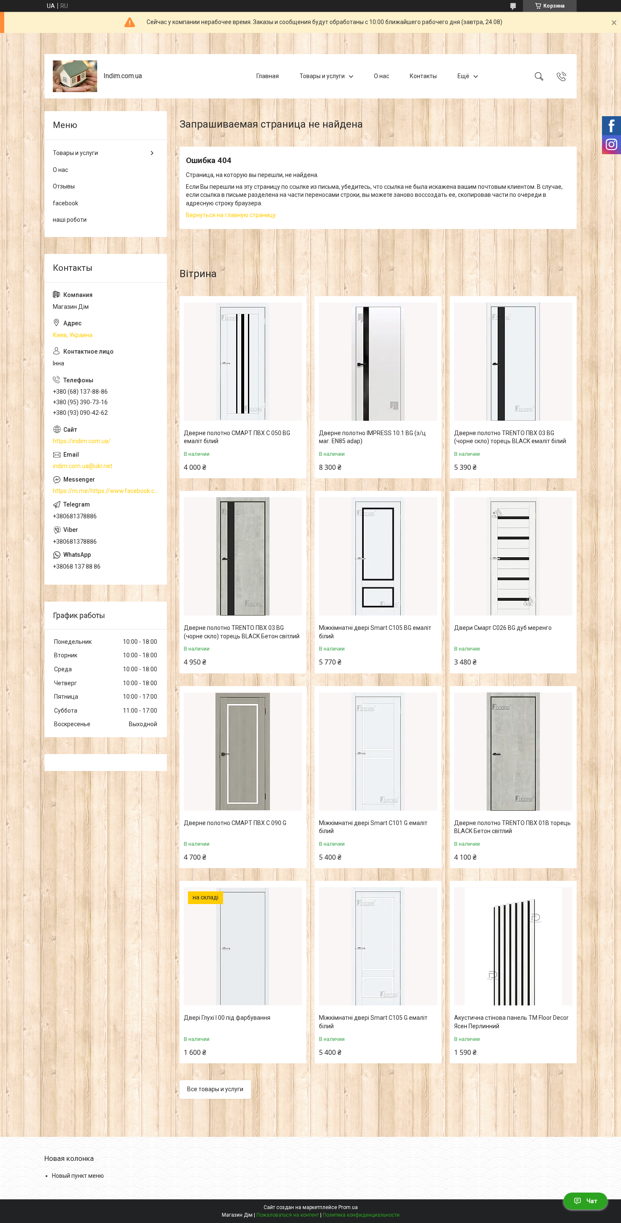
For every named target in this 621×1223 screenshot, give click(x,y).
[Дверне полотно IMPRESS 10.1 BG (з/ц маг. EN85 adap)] (378, 361)
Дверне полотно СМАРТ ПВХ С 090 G (235, 823)
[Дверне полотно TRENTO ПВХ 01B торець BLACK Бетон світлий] (513, 751)
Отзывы (64, 186)
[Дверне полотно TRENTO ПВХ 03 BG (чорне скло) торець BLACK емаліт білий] (513, 361)
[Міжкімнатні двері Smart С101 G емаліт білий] (378, 751)
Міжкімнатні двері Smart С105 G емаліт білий (373, 1022)
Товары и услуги (322, 76)
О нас (381, 76)
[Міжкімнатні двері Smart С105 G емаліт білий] (378, 946)
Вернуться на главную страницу (231, 215)
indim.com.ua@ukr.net (82, 466)
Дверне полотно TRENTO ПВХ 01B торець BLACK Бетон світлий (512, 827)
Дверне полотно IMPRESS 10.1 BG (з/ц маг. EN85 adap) (372, 437)
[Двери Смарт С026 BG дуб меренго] (513, 556)
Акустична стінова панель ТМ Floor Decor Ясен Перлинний (511, 1022)
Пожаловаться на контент (287, 1215)
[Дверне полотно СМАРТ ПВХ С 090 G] (243, 751)
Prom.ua (348, 1207)
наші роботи (70, 219)
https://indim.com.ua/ (82, 441)
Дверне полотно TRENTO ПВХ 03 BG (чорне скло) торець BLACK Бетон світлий (242, 632)
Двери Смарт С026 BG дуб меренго (503, 627)
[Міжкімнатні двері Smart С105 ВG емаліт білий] (378, 556)
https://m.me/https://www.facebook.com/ (105, 491)
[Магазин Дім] (75, 76)
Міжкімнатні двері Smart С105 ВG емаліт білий (375, 632)
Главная (267, 76)
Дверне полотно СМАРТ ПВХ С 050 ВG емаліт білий (237, 437)
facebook (65, 203)
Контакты (423, 76)
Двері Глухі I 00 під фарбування (227, 1017)
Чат (591, 1201)
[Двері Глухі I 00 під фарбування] (243, 946)
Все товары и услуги (215, 1089)
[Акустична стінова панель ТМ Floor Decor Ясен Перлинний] (513, 946)
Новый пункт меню (78, 1175)
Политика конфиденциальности (361, 1215)
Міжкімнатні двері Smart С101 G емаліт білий (373, 827)
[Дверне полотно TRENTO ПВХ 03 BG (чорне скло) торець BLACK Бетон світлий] (243, 556)
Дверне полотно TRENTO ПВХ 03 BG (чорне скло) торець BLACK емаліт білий (510, 437)
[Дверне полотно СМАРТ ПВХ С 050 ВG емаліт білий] (243, 361)
